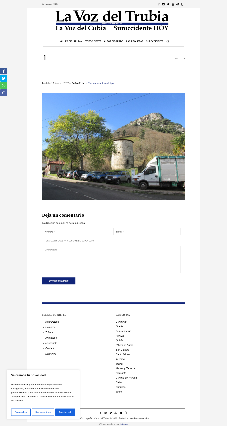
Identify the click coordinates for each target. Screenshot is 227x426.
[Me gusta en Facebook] (3, 92)
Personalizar (21, 412)
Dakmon (124, 424)
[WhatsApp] (182, 4)
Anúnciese (51, 337)
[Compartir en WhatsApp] (3, 85)
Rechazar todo (43, 412)
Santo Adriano (123, 354)
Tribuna (49, 332)
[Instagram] (163, 4)
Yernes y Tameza (125, 368)
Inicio (177, 58)
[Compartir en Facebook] (3, 71)
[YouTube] (173, 4)
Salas (119, 382)
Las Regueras (123, 331)
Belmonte (121, 373)
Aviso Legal (84, 418)
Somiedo (120, 387)
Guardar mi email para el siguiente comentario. (70, 241)
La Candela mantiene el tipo (99, 83)
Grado (119, 326)
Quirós (119, 340)
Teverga (120, 359)
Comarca (50, 327)
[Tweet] (3, 78)
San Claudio (122, 349)
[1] (113, 146)
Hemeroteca (52, 321)
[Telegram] (177, 4)
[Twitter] (168, 4)
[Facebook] (159, 4)
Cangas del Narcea (126, 377)
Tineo (119, 391)
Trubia (119, 363)
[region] (43, 394)
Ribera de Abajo (124, 345)
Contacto (50, 348)
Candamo (121, 321)
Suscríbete (51, 343)
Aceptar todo (65, 412)
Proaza (120, 335)
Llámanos (50, 353)
